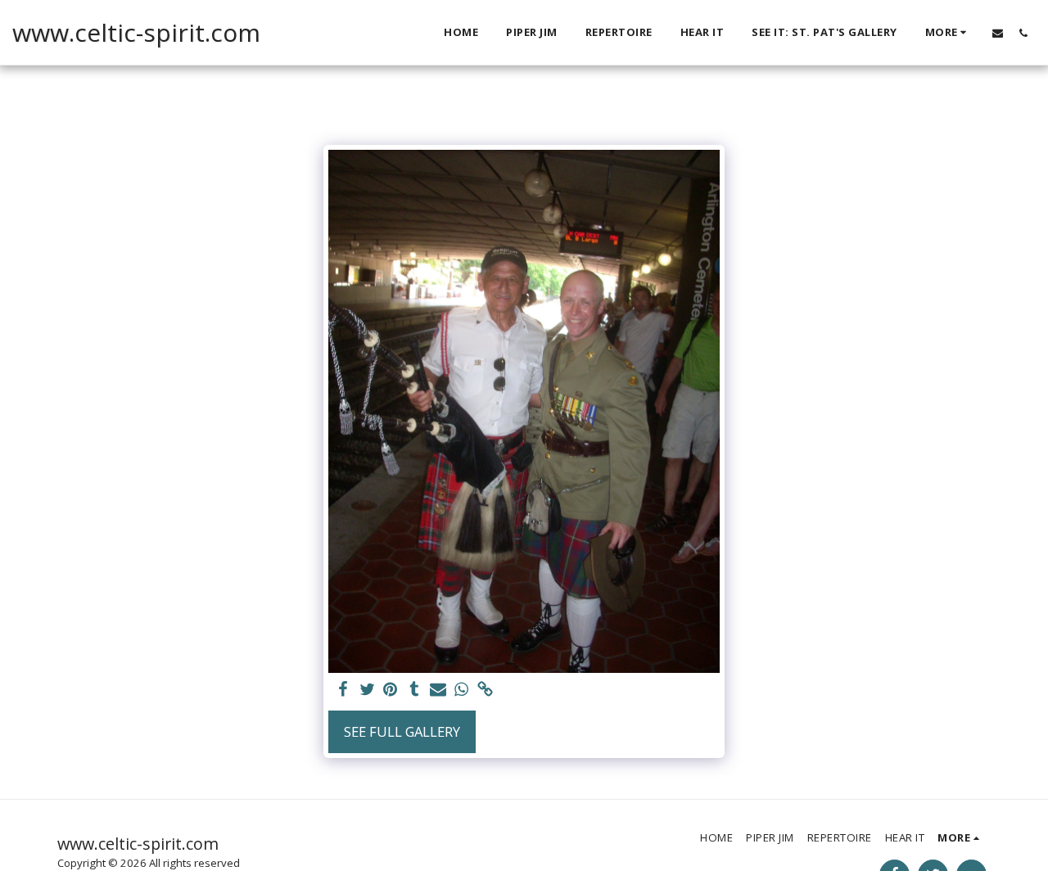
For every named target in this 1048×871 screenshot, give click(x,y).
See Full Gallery (402, 731)
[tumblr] (413, 690)
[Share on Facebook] (343, 690)
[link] (485, 690)
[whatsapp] (461, 690)
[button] (998, 32)
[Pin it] (391, 690)
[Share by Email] (437, 690)
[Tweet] (367, 690)
